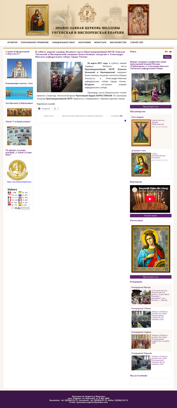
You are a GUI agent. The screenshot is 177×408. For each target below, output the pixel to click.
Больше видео (150, 215)
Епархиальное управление (35, 42)
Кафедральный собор (63, 42)
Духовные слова (139, 150)
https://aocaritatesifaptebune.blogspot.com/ (19, 182)
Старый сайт (136, 42)
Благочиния (84, 42)
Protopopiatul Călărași (141, 308)
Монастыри (100, 42)
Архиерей (12, 42)
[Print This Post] (125, 121)
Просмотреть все (151, 106)
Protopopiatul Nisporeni (142, 353)
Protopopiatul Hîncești (141, 287)
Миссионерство (118, 42)
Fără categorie (138, 117)
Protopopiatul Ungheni (141, 332)
